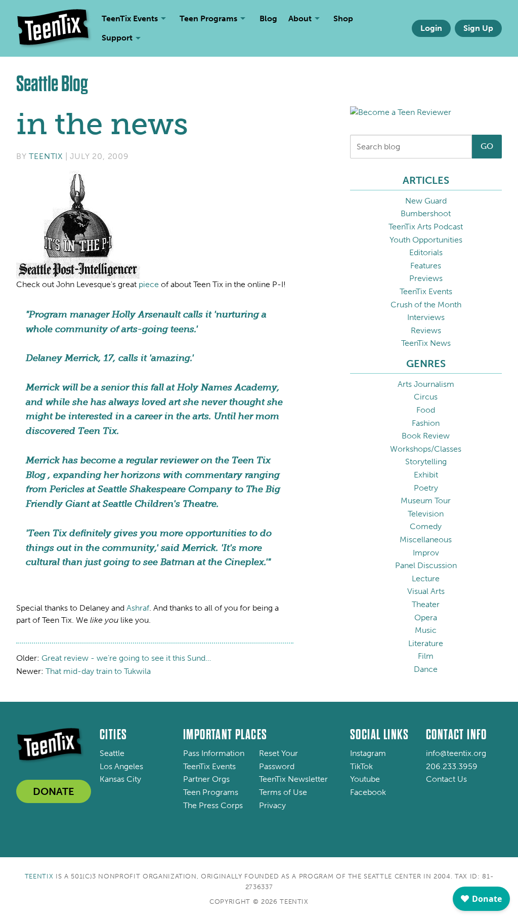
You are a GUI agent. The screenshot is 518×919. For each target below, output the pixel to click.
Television (426, 513)
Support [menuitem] (117, 38)
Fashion (426, 423)
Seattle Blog (52, 84)
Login (431, 28)
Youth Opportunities (426, 240)
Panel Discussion (426, 565)
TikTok (361, 766)
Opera (425, 617)
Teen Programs (210, 792)
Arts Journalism (426, 384)
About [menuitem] (300, 18)
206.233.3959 (452, 766)
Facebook (368, 792)
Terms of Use (283, 792)
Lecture (426, 578)
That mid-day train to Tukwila (98, 671)
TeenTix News (426, 343)
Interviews (426, 317)
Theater (426, 604)
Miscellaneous (426, 539)
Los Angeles (121, 766)
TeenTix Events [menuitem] (130, 18)
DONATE (53, 791)
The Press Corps (213, 805)
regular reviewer (162, 460)
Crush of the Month (426, 304)
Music (426, 630)
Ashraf (137, 608)
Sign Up (478, 28)
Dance (426, 669)
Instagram (368, 753)
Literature (425, 643)
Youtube (365, 779)
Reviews (426, 330)
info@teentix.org (456, 753)
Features (425, 265)
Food (425, 410)
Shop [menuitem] (343, 18)
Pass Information (213, 753)
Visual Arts (426, 591)
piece (149, 284)
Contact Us (446, 779)
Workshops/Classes (425, 449)
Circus (426, 397)
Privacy (272, 805)
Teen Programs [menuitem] (208, 18)
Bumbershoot (426, 213)
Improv (426, 552)
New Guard (426, 201)
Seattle (112, 753)
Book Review (426, 436)
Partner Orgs (206, 779)
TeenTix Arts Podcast (425, 226)
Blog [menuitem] (268, 18)
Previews (426, 278)
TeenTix (46, 156)
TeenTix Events (426, 291)
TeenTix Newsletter (293, 779)
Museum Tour (426, 500)
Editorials (426, 252)
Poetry (426, 488)
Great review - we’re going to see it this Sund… (126, 658)
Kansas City (120, 779)
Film (426, 656)
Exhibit (426, 475)
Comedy (426, 526)
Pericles (67, 489)
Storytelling (426, 461)
